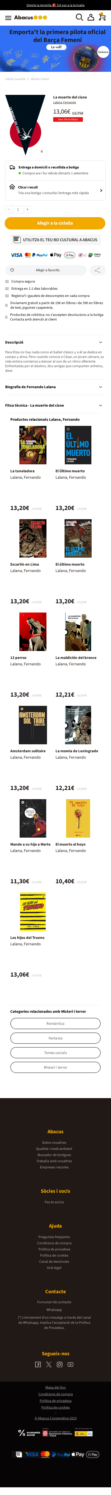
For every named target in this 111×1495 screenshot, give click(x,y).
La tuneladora (22, 471)
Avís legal (54, 1267)
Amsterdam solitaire (28, 751)
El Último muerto (70, 471)
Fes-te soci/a (54, 1202)
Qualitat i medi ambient (54, 1148)
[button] (90, 18)
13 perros (18, 657)
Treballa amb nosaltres (54, 1161)
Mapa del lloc (55, 1387)
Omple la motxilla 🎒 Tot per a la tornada (55, 5)
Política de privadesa (54, 1249)
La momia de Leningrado (77, 751)
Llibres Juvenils (15, 79)
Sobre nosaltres (54, 1142)
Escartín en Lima (24, 564)
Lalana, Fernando (64, 102)
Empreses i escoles (54, 1167)
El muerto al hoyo (70, 844)
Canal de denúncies (54, 1261)
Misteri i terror (40, 79)
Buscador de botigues (54, 1155)
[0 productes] (102, 19)
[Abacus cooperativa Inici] (32, 20)
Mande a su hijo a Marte (30, 844)
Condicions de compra (54, 1243)
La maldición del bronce (76, 657)
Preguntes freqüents (54, 1237)
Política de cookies (54, 1255)
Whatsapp (54, 1309)
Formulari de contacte (54, 1302)
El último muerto (70, 564)
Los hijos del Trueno (27, 937)
